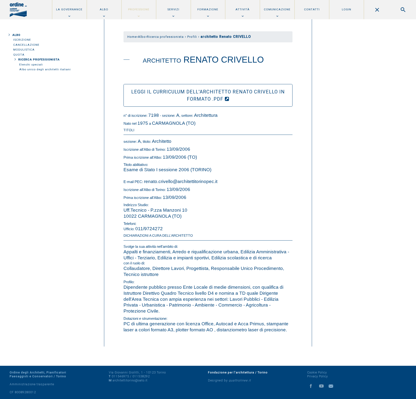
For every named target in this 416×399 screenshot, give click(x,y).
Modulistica (24, 49)
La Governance (69, 9)
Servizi (173, 9)
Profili (192, 37)
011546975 (120, 376)
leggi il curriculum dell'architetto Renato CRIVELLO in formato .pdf (208, 95)
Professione (139, 9)
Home (132, 37)
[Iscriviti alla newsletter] (332, 386)
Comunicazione (277, 9)
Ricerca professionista (39, 59)
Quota (19, 54)
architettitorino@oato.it (130, 380)
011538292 (141, 376)
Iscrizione (22, 39)
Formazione (207, 9)
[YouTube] (321, 386)
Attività (242, 9)
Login (346, 9)
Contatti (312, 9)
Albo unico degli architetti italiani (45, 69)
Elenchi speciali (31, 64)
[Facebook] (310, 386)
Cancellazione (26, 44)
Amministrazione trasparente (32, 384)
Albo (104, 9)
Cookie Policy (317, 372)
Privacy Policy (317, 376)
